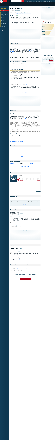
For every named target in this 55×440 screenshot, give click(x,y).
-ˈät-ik (17, 224)
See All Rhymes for (25, 156)
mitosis (21, 153)
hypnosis (12, 150)
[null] (51, 55)
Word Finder (38, 1)
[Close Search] (20, 1)
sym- (20, 117)
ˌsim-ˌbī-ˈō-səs (18, 214)
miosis (12, 153)
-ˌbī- (23, 10)
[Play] (18, 179)
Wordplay (48, 1)
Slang (41, 1)
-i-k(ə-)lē (19, 226)
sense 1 (23, 135)
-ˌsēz (18, 252)
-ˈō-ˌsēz (19, 216)
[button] (52, 1)
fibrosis (21, 148)
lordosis (21, 151)
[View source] (21, 75)
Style (11, 198)
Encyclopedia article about (23, 268)
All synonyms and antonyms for (22, 267)
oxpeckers (12, 51)
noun (20, 8)
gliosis (31, 148)
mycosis (31, 153)
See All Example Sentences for (25, 92)
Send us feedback (33, 72)
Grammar (34, 1)
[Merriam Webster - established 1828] (1, 1)
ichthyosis (22, 150)
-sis (17, 118)
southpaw (47, 55)
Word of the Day (29, 1)
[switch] (14, 15)
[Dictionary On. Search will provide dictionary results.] (7, 1)
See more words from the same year (16, 141)
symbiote (31, 163)
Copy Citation (25, 204)
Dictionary (3, 8)
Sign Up (38, 191)
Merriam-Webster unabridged (25, 279)
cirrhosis (12, 148)
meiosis (31, 151)
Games (25, 1)
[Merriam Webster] (47, 52)
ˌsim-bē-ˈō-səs (17, 10)
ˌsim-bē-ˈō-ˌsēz (20, 12)
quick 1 (24, 118)
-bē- (23, 250)
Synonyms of (14, 13)
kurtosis (12, 151)
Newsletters (44, 1)
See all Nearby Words (25, 166)
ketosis (31, 150)
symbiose (12, 163)
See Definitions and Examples (48, 57)
